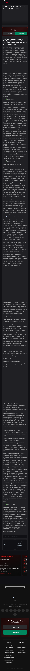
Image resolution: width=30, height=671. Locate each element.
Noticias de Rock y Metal (9, 645)
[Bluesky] (27, 610)
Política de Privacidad (21, 647)
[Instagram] (6, 610)
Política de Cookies (22, 652)
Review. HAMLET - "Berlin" (7, 544)
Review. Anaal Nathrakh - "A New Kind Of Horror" (20, 544)
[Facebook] (2, 610)
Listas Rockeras (9, 662)
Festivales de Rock (9, 655)
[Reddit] (19, 610)
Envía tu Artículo (21, 645)
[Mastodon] (23, 610)
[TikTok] (15, 610)
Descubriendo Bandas (9, 657)
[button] (2, 2)
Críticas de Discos (9, 647)
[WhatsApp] (11, 610)
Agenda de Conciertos (9, 652)
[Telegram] (15, 614)
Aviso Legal (21, 650)
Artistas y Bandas (9, 650)
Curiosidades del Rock (9, 660)
